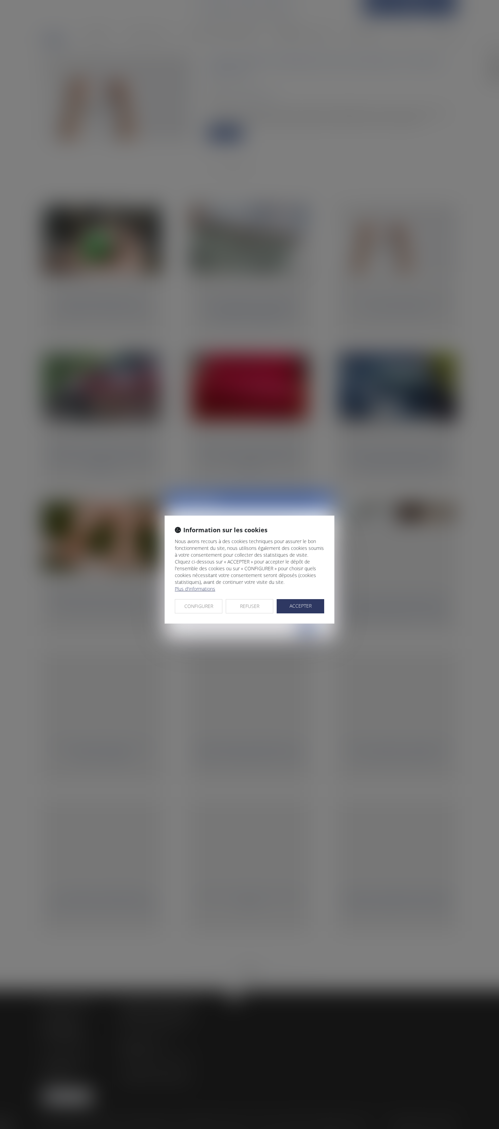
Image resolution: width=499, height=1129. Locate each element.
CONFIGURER (198, 606)
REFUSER (249, 606)
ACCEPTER (301, 606)
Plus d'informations (195, 589)
